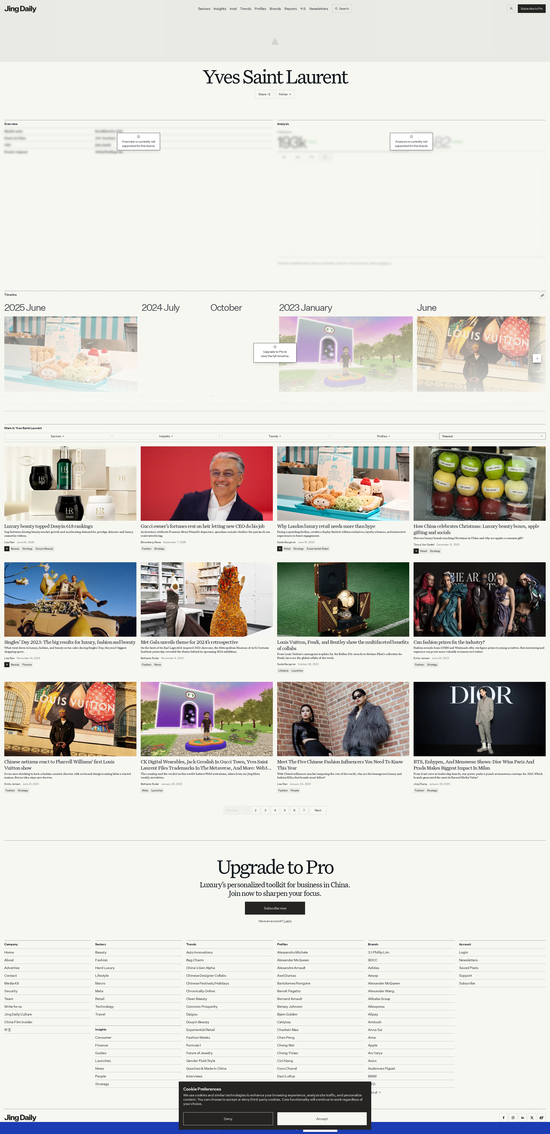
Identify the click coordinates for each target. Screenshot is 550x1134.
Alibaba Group (379, 999)
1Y (325, 157)
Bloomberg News (151, 542)
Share (262, 94)
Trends (245, 8)
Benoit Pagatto (289, 991)
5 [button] (285, 810)
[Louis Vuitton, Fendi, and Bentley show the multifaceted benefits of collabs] (343, 599)
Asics (372, 1061)
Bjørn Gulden (287, 1014)
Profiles (260, 8)
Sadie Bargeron (286, 542)
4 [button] (275, 810)
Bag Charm (195, 960)
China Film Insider (18, 1022)
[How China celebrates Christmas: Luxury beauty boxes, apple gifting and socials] (480, 483)
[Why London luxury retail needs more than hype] (343, 483)
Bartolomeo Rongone (293, 983)
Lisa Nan (9, 542)
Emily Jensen (422, 658)
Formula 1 (193, 1045)
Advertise (12, 968)
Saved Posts (468, 968)
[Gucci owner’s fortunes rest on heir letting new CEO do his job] (207, 483)
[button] (511, 8)
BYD (371, 1084)
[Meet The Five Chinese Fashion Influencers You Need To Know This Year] (343, 719)
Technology (104, 1006)
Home (9, 952)
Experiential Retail (317, 548)
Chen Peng (286, 1037)
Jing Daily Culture (18, 1014)
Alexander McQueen (293, 960)
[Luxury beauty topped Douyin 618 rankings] (70, 483)
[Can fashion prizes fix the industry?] (480, 599)
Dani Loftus (286, 1076)
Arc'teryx (375, 1053)
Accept (322, 1119)
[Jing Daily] (20, 9)
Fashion (146, 548)
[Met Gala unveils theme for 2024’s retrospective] (207, 599)
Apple (372, 1045)
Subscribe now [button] (275, 908)
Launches (297, 670)
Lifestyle (283, 670)
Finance (27, 664)
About (9, 960)
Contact (10, 975)
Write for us (13, 1006)
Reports (290, 8)
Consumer (103, 1037)
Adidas (373, 968)
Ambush (374, 1022)
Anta (372, 1037)
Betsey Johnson (289, 1006)
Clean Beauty (196, 999)
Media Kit (11, 983)
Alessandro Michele (292, 952)
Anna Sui (375, 1030)
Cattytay (284, 1022)
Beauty (15, 548)
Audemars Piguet (381, 1068)
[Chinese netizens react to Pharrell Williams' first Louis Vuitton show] (70, 719)
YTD (311, 157)
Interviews (194, 1076)
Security (11, 991)
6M (298, 157)
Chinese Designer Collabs (206, 975)
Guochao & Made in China (206, 1068)
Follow (283, 94)
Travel (100, 1014)
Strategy (27, 548)
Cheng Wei (285, 1045)
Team (8, 999)
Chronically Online (200, 991)
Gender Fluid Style (200, 1061)
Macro (100, 983)
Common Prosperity (202, 1006)
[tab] (343, 140)
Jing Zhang (420, 784)
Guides (100, 1053)
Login (288, 921)
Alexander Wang (381, 991)
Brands (275, 8)
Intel (233, 8)
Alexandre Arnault (291, 968)
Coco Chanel (287, 1068)
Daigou (191, 1014)
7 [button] (304, 810)
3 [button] (265, 810)
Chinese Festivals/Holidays (207, 983)
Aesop (373, 975)
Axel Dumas (286, 975)
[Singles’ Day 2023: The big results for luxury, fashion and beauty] (70, 599)
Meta (145, 790)
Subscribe (467, 983)
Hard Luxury (105, 968)
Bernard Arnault (289, 999)
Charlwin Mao (287, 1030)
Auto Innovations (199, 952)
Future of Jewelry (199, 1053)
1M (284, 157)
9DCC (372, 960)
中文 (7, 1030)
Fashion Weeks (198, 1037)
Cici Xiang (285, 1061)
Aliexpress (376, 1006)
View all (372, 1092)
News (157, 664)
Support (465, 975)
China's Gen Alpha (200, 968)
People (295, 790)
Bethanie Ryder (150, 658)
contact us (385, 263)
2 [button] (256, 810)
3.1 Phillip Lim (378, 952)
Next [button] (318, 810)
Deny (228, 1119)
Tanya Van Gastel (424, 544)
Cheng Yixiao (287, 1053)
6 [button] (294, 810)
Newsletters (318, 8)
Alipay (373, 1014)
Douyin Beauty (44, 548)
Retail (287, 548)
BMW (372, 1076)
